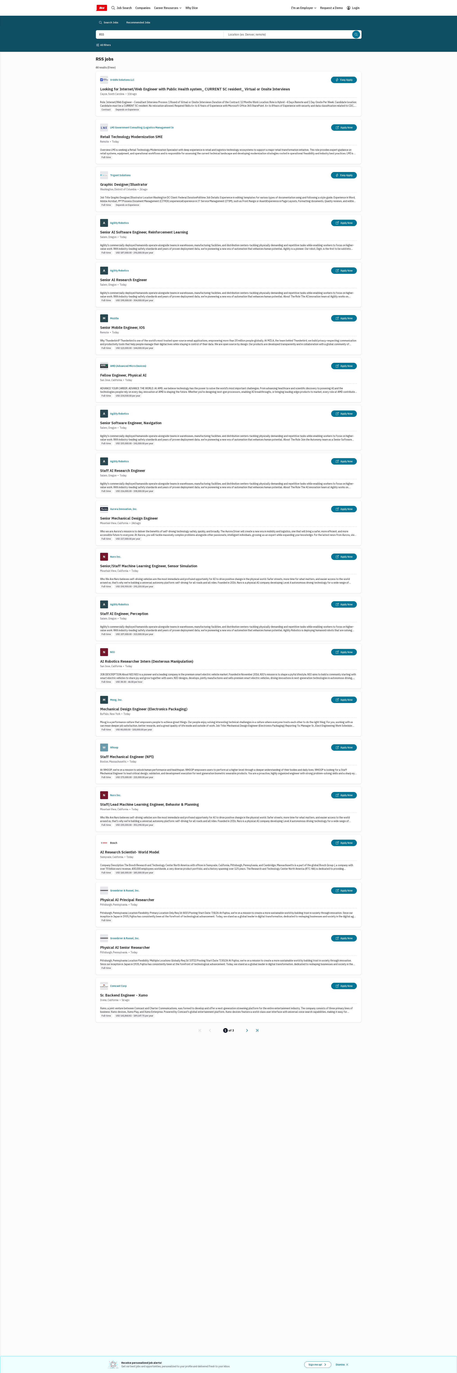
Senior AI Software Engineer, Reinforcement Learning (144, 232)
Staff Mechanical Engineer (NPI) (127, 756)
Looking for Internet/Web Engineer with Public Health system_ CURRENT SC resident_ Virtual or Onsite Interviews (195, 89)
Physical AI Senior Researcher (125, 947)
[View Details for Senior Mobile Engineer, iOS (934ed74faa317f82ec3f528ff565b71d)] (228, 332)
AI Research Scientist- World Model (129, 852)
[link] (200, 1030)
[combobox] (155, 34)
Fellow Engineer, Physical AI (123, 375)
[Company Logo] (104, 80)
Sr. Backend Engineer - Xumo (124, 995)
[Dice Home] (101, 8)
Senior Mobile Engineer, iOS (122, 327)
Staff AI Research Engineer (122, 470)
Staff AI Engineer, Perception (124, 613)
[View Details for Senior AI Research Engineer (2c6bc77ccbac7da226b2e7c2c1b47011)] (228, 284)
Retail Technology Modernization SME (131, 136)
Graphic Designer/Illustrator (123, 184)
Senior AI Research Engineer (123, 279)
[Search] (356, 34)
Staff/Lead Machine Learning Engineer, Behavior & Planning (149, 804)
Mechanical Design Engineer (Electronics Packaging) (143, 709)
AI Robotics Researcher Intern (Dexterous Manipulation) (146, 661)
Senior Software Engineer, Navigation (131, 422)
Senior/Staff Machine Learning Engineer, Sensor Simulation (148, 566)
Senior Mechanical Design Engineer (129, 518)
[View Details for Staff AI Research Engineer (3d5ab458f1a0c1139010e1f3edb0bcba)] (228, 475)
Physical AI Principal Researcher (127, 899)
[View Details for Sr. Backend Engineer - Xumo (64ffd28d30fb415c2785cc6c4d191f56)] (228, 1000)
